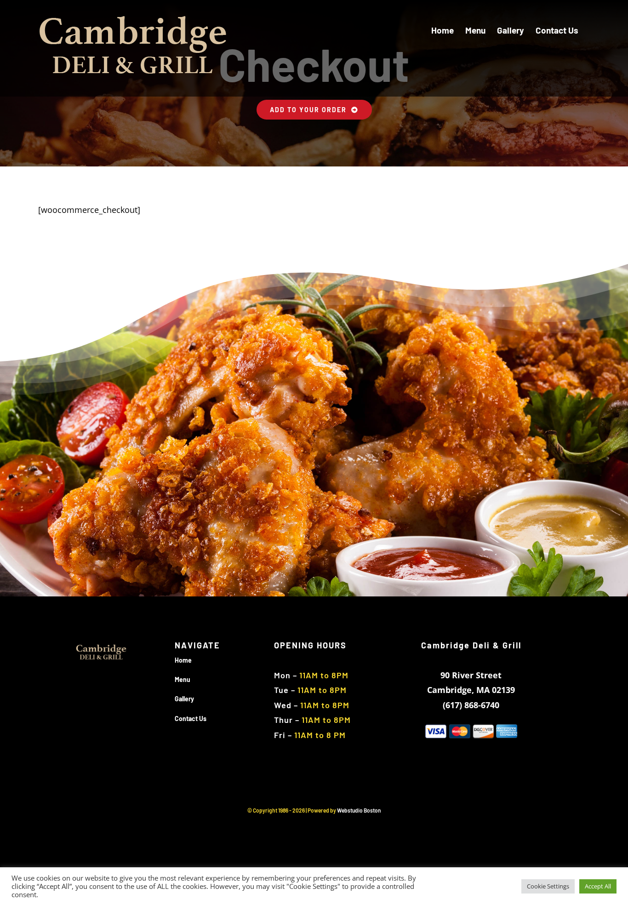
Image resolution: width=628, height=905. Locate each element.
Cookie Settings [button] (548, 886)
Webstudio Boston (359, 810)
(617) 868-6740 (471, 704)
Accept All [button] (598, 886)
